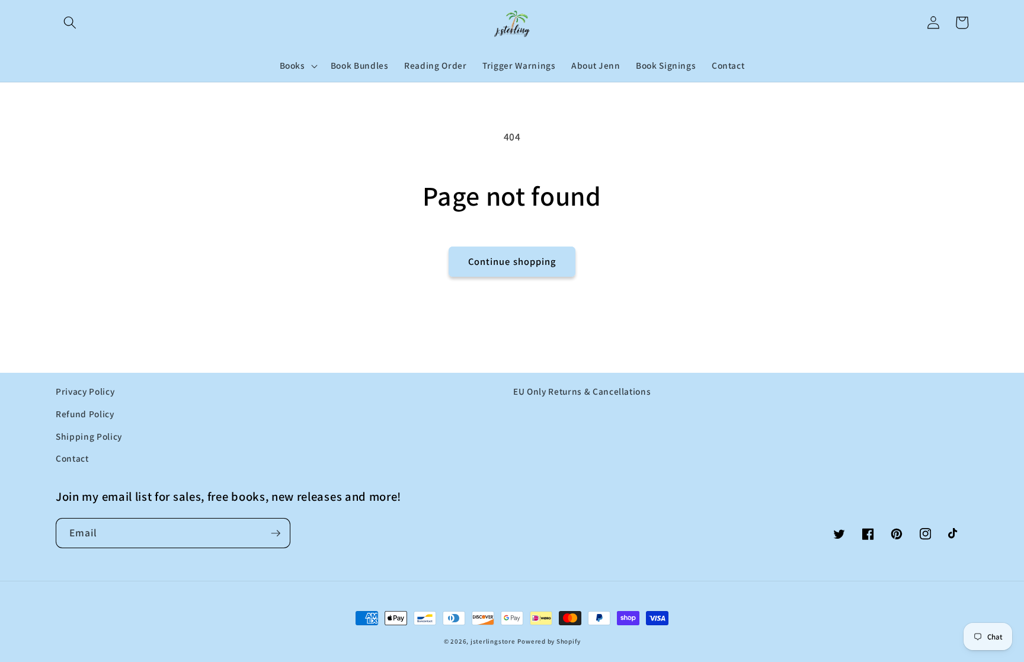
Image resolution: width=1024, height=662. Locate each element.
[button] (70, 22)
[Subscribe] (275, 533)
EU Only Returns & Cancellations (582, 391)
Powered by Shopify (548, 641)
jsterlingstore (493, 641)
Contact (72, 458)
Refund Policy (85, 414)
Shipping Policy (89, 436)
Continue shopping (512, 261)
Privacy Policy (85, 391)
